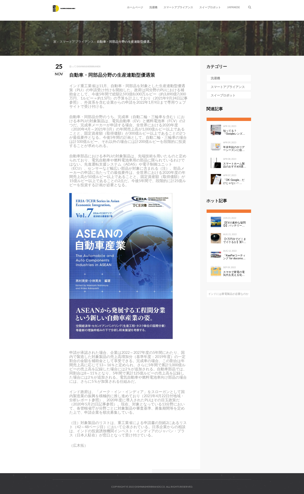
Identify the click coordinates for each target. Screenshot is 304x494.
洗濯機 (153, 7)
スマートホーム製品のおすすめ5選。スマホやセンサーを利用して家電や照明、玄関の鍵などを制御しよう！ (234, 165)
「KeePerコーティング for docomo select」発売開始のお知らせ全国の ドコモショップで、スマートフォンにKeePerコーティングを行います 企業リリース (235, 257)
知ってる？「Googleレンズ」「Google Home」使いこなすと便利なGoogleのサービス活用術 (234, 132)
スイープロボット (210, 7)
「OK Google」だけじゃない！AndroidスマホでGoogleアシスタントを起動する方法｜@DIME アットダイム (235, 181)
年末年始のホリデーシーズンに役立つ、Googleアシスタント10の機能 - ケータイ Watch (234, 149)
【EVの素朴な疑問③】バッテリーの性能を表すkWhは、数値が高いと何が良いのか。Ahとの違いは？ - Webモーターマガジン (234, 224)
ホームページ (135, 7)
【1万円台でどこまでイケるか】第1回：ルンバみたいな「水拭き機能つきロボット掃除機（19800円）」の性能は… (235, 240)
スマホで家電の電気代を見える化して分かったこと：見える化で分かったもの (234, 273)
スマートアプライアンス (178, 7)
